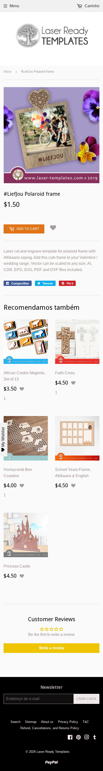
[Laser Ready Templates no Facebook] (70, 738)
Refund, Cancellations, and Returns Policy (49, 728)
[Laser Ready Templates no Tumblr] (94, 738)
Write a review (51, 648)
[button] (53, 227)
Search (15, 722)
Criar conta (86, 699)
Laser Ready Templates (53, 751)
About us (47, 722)
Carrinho (91, 6)
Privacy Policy (68, 722)
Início (7, 71)
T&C (86, 722)
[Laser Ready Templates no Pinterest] (78, 738)
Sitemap (30, 722)
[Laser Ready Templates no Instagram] (86, 738)
